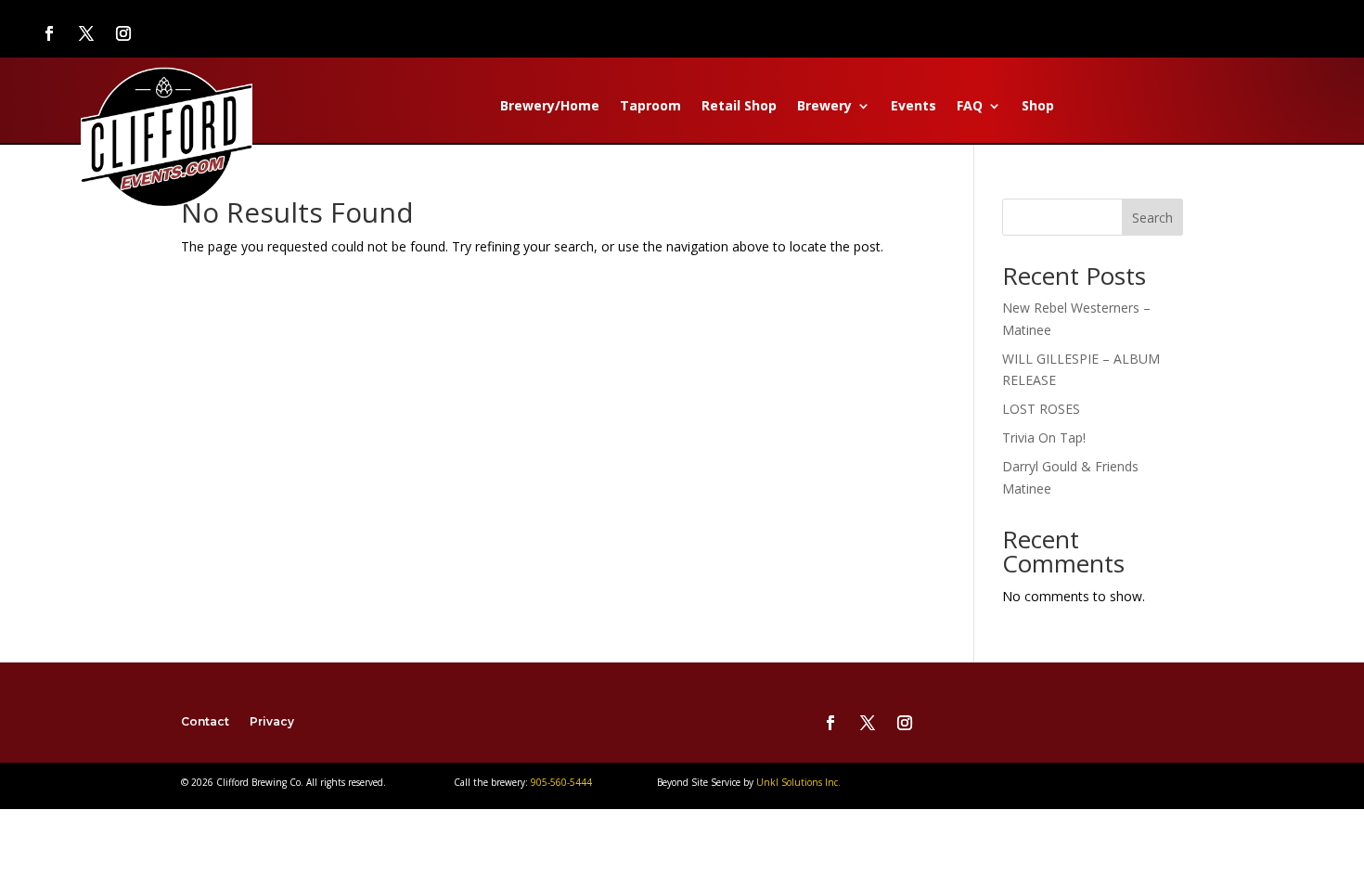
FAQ (970, 106)
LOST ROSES (1041, 409)
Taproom (650, 106)
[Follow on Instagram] (123, 33)
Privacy (272, 721)
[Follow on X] (86, 33)
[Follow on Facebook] (49, 33)
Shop (1038, 106)
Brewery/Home (549, 106)
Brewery (824, 106)
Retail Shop (739, 106)
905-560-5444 (560, 782)
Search (1152, 217)
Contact (205, 721)
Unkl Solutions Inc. (798, 782)
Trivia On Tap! (1044, 437)
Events (913, 106)
